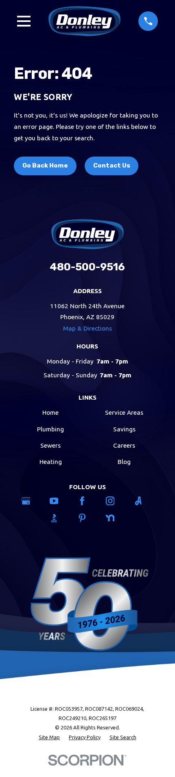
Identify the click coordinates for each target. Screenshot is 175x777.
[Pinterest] (88, 518)
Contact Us (111, 165)
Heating (50, 461)
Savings (124, 429)
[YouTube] (60, 500)
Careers (124, 445)
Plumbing (50, 429)
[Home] (84, 21)
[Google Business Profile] (32, 500)
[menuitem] (49, 737)
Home (50, 412)
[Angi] (144, 500)
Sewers (50, 445)
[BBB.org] (60, 518)
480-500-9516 (87, 267)
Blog (124, 461)
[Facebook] (88, 500)
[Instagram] (116, 500)
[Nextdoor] (116, 518)
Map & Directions (87, 328)
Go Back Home (45, 165)
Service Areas (124, 412)
